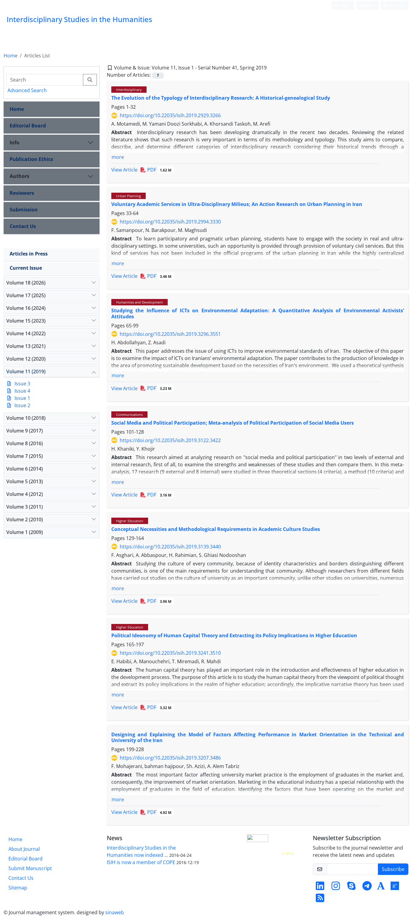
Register (366, 5)
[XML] (271, 67)
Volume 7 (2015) (24, 456)
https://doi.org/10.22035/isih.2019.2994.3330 (170, 221)
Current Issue (26, 268)
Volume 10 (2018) (26, 418)
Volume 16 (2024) (26, 308)
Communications (129, 414)
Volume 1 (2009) (24, 532)
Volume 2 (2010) (24, 519)
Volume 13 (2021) (26, 346)
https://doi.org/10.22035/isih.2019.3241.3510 (170, 653)
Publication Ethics (31, 159)
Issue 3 (22, 383)
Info (14, 142)
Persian (396, 5)
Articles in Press (29, 253)
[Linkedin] (320, 887)
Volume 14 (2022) (26, 333)
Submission (24, 209)
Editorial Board (28, 125)
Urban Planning (128, 196)
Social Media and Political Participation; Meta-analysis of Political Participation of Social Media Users (232, 422)
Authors (19, 176)
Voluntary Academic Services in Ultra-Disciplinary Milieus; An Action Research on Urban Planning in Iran (236, 204)
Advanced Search (27, 90)
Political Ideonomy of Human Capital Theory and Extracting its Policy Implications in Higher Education (234, 635)
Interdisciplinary (129, 89)
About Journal (24, 849)
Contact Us (23, 226)
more (118, 157)
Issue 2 (22, 405)
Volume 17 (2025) (26, 295)
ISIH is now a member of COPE (141, 862)
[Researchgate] (395, 887)
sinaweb (114, 912)
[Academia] (381, 887)
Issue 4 (22, 390)
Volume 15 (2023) (26, 320)
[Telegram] (367, 887)
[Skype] (351, 887)
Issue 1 (22, 398)
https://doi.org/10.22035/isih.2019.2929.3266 (170, 115)
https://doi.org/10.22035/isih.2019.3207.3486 (170, 757)
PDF (158, 169)
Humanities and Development (139, 302)
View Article (124, 169)
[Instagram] (335, 887)
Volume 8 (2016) (24, 443)
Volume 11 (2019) (26, 371)
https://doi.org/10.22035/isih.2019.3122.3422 (170, 440)
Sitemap (17, 887)
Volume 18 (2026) (26, 282)
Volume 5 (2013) (24, 481)
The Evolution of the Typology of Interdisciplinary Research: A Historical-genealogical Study (220, 98)
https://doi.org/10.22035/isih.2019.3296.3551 (170, 334)
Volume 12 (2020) (26, 358)
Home (10, 55)
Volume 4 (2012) (24, 494)
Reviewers (22, 193)
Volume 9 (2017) (24, 430)
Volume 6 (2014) (24, 468)
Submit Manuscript (30, 868)
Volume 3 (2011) (24, 506)
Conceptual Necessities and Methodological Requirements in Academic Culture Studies (215, 529)
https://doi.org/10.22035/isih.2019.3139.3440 (170, 546)
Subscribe (393, 869)
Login (343, 5)
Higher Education (129, 521)
